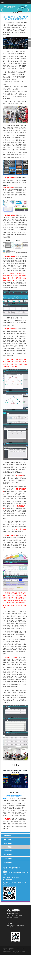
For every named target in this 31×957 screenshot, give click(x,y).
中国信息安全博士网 (20, 948)
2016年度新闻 (8, 850)
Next (28, 10)
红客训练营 (11, 948)
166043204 (16, 913)
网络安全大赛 (7, 839)
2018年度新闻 (8, 843)
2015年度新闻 (8, 854)
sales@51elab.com (10, 879)
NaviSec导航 (7, 949)
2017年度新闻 (8, 847)
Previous (2, 10)
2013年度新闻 (8, 862)
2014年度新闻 (8, 858)
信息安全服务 (7, 835)
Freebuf (12, 949)
